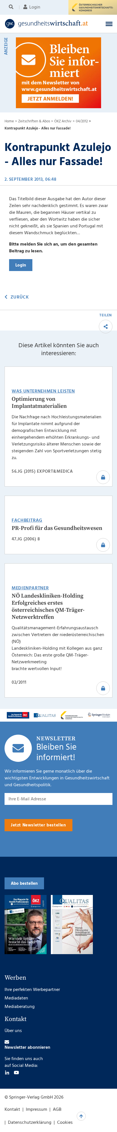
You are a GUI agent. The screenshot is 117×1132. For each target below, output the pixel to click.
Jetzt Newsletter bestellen (38, 825)
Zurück (20, 297)
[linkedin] (7, 1072)
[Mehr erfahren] (18, 715)
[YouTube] (16, 1072)
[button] (109, 24)
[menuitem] (12, 7)
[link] (48, 23)
